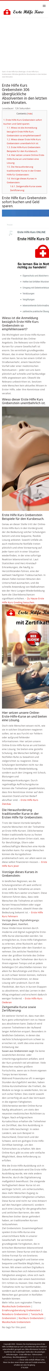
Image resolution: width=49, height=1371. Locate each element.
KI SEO (30, 1357)
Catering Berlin (40, 1357)
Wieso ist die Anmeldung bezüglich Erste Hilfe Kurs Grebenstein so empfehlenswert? (24, 131)
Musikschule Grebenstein (16, 1306)
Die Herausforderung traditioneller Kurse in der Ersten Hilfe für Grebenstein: (24, 170)
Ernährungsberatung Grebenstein (21, 1310)
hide (30, 113)
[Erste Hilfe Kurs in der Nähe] (24, 12)
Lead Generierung (11, 1360)
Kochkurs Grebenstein (31, 1318)
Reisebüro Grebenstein (15, 1314)
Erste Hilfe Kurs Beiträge (16, 72)
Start (3, 72)
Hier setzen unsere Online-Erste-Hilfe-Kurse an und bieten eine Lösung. (26, 159)
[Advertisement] (24, 43)
